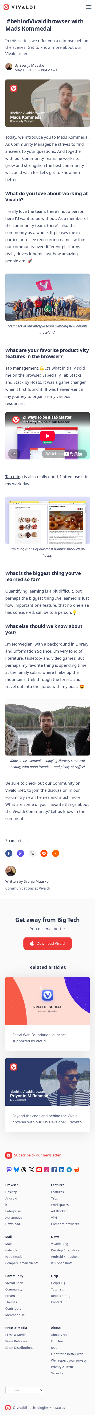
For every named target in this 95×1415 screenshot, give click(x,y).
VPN (54, 1217)
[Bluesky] (16, 1169)
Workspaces (60, 1205)
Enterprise (13, 1211)
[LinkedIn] (61, 1169)
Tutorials (57, 1289)
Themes (42, 797)
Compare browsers (65, 1224)
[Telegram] (69, 1169)
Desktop (11, 1192)
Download (12, 1224)
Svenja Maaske (31, 65)
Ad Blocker (59, 1211)
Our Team (58, 1341)
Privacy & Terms (62, 1367)
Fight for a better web (67, 1354)
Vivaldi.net (15, 790)
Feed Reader (14, 1256)
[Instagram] (46, 1169)
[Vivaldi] (19, 7)
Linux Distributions (19, 1347)
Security (57, 1373)
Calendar (12, 1250)
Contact (56, 1302)
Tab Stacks (72, 375)
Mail (8, 1244)
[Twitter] (31, 1169)
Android (11, 1198)
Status (60, 1408)
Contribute (13, 1308)
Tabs (54, 1198)
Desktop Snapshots (65, 1250)
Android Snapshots (65, 1256)
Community (13, 1289)
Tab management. (22, 368)
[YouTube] (39, 1169)
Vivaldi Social (15, 1283)
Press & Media (16, 1335)
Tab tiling (14, 476)
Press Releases (16, 1341)
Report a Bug (60, 1296)
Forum (11, 797)
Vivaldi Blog (59, 1244)
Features (57, 1192)
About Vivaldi (60, 1335)
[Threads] (24, 1169)
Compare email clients (21, 1263)
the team (36, 211)
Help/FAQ (58, 1283)
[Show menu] (89, 7)
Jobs (54, 1347)
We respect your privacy (69, 1360)
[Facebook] (54, 1169)
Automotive (13, 1217)
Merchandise (15, 1315)
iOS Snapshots (61, 1263)
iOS (7, 1205)
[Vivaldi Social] (9, 1169)
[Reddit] (76, 1169)
